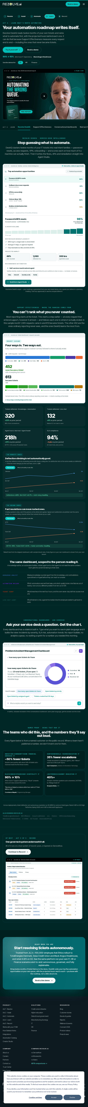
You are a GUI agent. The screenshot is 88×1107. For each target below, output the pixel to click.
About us (6, 1053)
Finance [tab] (34, 62)
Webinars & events (66, 1023)
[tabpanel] (44, 251)
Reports (62, 1020)
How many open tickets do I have (29, 691)
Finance (34, 1031)
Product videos (65, 1031)
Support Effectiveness (42, 127)
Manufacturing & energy (39, 1020)
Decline (72, 1097)
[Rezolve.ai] (12, 4)
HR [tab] (26, 62)
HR (32, 1027)
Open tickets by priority (53, 691)
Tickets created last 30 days (44, 696)
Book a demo (73, 4)
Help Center (7, 1071)
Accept (53, 1097)
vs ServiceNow (36, 1053)
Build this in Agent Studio (18, 282)
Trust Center (7, 1067)
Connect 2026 (65, 1027)
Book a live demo (42, 980)
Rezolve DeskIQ (24, 127)
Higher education (37, 1013)
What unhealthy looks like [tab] (25, 467)
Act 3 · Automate (8, 1016)
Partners (6, 1060)
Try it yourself (12, 50)
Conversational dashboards (65, 127)
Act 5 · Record (7, 1023)
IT (32, 1023)
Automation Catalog (10, 1038)
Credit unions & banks (38, 1009)
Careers (5, 1056)
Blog (61, 1009)
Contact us (6, 1063)
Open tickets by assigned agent (18, 696)
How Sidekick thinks (9, 1031)
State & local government (39, 1016)
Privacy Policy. (73, 1084)
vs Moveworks (36, 1056)
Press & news (64, 1034)
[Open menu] (84, 4)
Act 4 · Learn (7, 1020)
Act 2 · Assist (7, 1013)
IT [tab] (20, 62)
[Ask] (79, 703)
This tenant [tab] (10, 467)
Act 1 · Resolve (7, 1009)
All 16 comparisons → (39, 1063)
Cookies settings (35, 1097)
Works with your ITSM (10, 1027)
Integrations (7, 1034)
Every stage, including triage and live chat (19, 400)
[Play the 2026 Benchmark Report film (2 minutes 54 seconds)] (44, 96)
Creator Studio (8, 1041)
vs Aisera (34, 1060)
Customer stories (65, 1013)
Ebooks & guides (65, 1016)
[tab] (44, 179)
